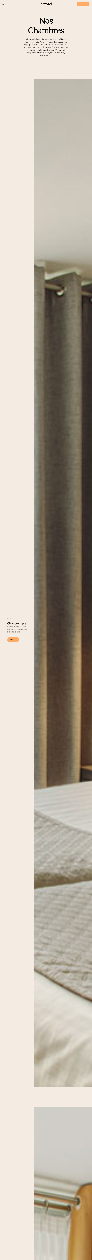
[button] (6, 4)
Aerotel (46, 4)
